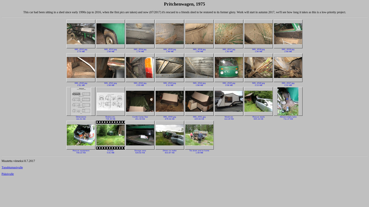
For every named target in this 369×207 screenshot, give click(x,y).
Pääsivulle (8, 174)
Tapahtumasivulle (12, 167)
